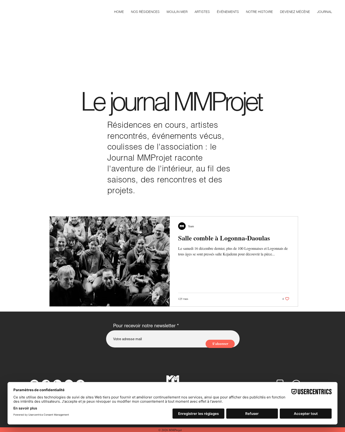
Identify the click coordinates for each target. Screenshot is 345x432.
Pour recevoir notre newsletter (144, 325)
